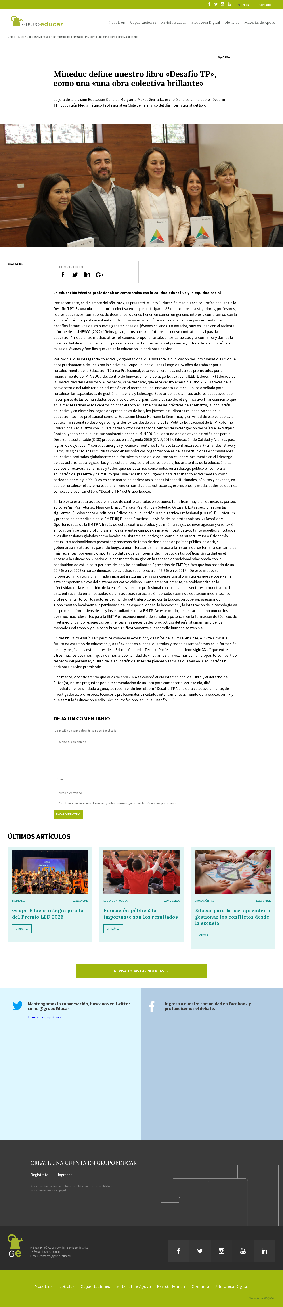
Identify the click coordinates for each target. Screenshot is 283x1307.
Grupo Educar (16, 37)
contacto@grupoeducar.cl (55, 1256)
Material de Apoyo (259, 22)
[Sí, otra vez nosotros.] (262, 1292)
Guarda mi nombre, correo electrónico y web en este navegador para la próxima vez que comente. (118, 803)
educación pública (115, 900)
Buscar (246, 5)
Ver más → (22, 928)
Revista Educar (173, 22)
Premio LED (19, 900)
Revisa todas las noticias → (141, 971)
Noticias (232, 22)
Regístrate (39, 1175)
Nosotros (117, 22)
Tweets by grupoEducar (45, 1017)
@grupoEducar (54, 1008)
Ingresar (65, 1175)
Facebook (238, 1003)
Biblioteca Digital (205, 22)
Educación (202, 900)
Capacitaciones (143, 22)
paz (212, 900)
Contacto (265, 5)
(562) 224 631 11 (51, 1252)
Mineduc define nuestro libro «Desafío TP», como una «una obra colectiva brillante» (88, 37)
